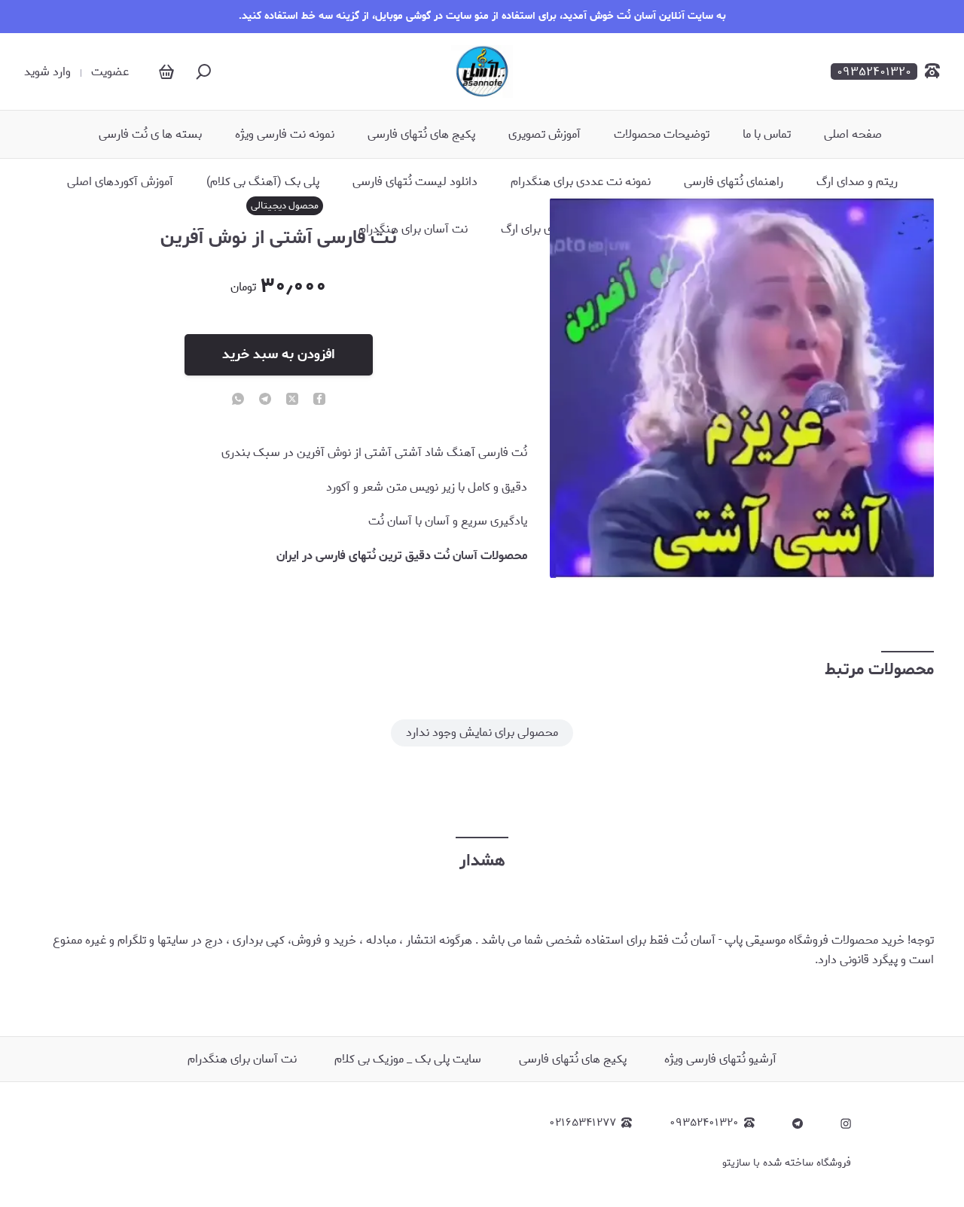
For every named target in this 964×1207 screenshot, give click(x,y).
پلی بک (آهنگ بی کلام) (262, 182)
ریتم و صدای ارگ (857, 182)
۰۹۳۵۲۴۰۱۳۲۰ (704, 1123)
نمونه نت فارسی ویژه (284, 135)
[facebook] (319, 400)
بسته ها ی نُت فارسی (150, 135)
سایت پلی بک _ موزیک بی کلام (407, 1059)
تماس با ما (767, 135)
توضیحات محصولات (661, 135)
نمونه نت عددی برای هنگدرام (581, 182)
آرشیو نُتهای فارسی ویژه (720, 1059)
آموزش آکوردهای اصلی (120, 182)
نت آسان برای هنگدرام (413, 229)
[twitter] (292, 400)
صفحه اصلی (853, 135)
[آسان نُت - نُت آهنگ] (481, 71)
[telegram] (265, 400)
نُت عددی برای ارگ (545, 229)
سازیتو (736, 1163)
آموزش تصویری (544, 135)
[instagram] (845, 1123)
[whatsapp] (238, 400)
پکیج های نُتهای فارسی (421, 135)
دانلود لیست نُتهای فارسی (414, 182)
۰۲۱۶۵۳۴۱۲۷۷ (582, 1123)
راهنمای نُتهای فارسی (733, 182)
